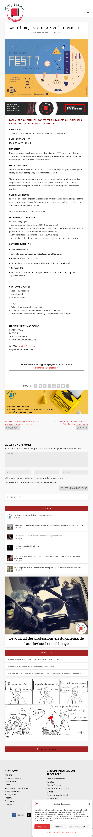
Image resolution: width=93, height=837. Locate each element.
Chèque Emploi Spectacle (57, 788)
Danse (8, 784)
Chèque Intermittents (55, 778)
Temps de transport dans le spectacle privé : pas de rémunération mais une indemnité (48, 525)
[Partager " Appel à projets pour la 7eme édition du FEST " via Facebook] (35, 386)
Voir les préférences (78, 827)
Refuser (58, 827)
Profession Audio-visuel (57, 795)
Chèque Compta (53, 785)
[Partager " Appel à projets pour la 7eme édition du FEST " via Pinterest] (49, 386)
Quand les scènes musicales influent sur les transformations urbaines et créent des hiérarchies (47, 557)
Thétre (8, 797)
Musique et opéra (13, 791)
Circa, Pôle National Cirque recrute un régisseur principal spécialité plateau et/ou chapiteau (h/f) (45, 673)
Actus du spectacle (13, 778)
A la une (8, 774)
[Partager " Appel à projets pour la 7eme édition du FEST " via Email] (63, 386)
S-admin (44, 32)
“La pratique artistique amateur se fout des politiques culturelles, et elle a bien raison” (48, 568)
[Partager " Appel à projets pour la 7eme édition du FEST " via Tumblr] (45, 386)
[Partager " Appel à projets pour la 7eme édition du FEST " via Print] (67, 386)
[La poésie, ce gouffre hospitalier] (10, 548)
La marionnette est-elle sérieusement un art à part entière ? (38, 536)
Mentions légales (71, 832)
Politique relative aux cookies (55, 832)
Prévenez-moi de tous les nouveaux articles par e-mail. (31, 482)
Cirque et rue (10, 781)
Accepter (42, 827)
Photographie (11, 794)
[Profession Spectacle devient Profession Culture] (10, 516)
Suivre (20, 815)
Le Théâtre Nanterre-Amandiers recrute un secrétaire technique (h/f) (34, 659)
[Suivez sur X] (29, 815)
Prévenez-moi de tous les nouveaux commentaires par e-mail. (35, 478)
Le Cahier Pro (52, 798)
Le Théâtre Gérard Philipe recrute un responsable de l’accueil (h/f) (33, 666)
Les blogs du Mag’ (47, 749)
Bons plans (46, 653)
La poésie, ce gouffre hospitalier (26, 546)
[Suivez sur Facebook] (14, 815)
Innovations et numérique (16, 788)
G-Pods (49, 791)
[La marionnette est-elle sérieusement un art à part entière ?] (10, 537)
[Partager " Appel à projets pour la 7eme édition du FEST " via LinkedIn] (54, 386)
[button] (88, 804)
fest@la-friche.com (27, 346)
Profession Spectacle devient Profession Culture (33, 515)
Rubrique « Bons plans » (46, 367)
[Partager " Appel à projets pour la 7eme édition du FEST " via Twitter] (40, 386)
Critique (8, 804)
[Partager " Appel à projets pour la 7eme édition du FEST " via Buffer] (58, 386)
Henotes (50, 782)
